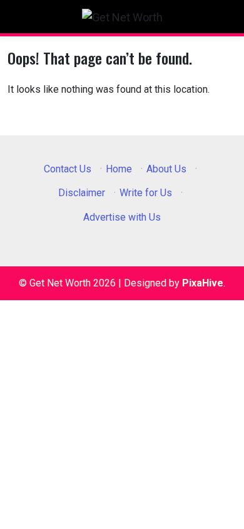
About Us (166, 169)
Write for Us (145, 193)
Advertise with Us (122, 217)
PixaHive (202, 283)
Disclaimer (81, 193)
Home (119, 169)
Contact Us (67, 169)
